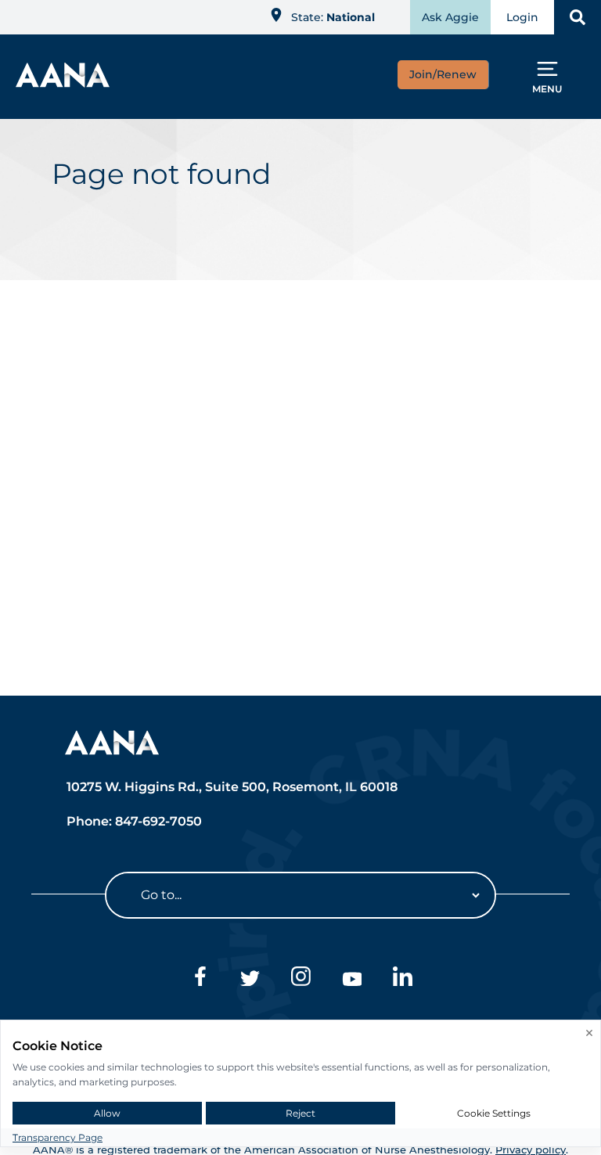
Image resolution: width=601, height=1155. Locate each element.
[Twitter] (250, 978)
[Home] (63, 83)
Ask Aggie (450, 17)
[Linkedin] (402, 978)
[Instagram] (301, 978)
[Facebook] (199, 978)
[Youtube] (352, 978)
